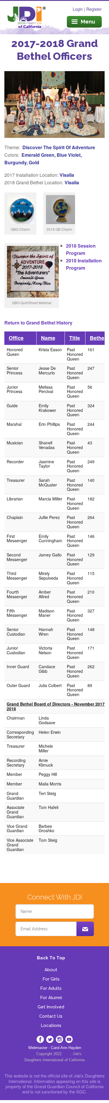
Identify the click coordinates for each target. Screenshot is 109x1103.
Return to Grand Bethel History (38, 322)
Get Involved (50, 1007)
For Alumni (51, 997)
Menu (88, 22)
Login (78, 9)
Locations (51, 1025)
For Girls (51, 979)
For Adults (51, 988)
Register (94, 9)
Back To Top (51, 957)
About (50, 969)
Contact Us (50, 1016)
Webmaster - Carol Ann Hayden (54, 1048)
